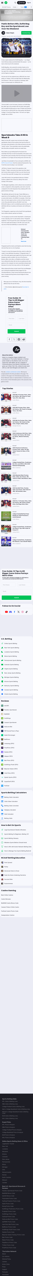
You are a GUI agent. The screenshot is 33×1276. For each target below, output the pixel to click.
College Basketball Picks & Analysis (12, 1132)
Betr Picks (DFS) (9, 760)
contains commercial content (13, 371)
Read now (23, 241)
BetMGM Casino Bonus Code (9, 903)
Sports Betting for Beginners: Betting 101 (16, 834)
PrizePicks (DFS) (9, 747)
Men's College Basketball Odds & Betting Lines (16, 1109)
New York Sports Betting (11, 647)
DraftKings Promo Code (9, 1214)
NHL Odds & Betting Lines (10, 1118)
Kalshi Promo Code (7, 1203)
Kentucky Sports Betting (11, 685)
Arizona (4, 1154)
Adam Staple (10, 33)
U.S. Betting (6, 639)
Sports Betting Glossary (11, 838)
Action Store (6, 1264)
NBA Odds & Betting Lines (10, 1104)
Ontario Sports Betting (11, 694)
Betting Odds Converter (11, 805)
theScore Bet (8, 726)
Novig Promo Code (7, 1206)
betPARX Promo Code (8, 1221)
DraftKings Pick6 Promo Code (11, 1229)
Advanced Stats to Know (11, 871)
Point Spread (8, 862)
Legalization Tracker (8, 1143)
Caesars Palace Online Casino (10, 907)
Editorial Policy (6, 1259)
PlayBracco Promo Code (9, 1242)
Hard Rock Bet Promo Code (10, 1224)
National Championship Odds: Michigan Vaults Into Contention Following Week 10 (25, 233)
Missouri (4, 1180)
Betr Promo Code (7, 1237)
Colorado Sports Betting (11, 664)
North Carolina (6, 1177)
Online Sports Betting (10, 643)
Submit (16, 331)
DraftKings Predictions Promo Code (12, 1209)
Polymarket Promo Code (9, 1198)
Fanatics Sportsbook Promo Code (12, 1190)
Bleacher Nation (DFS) (11, 769)
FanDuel (6, 785)
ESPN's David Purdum (7, 163)
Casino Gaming (8, 890)
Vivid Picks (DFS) (9, 773)
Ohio (3, 1169)
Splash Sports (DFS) (10, 777)
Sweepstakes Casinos (7, 915)
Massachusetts (6, 1172)
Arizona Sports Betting (11, 681)
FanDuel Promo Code (8, 1216)
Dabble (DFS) (8, 752)
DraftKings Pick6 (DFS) (11, 764)
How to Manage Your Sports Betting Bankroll (17, 851)
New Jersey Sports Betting (12, 673)
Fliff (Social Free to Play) (11, 731)
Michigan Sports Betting (11, 677)
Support (4, 1269)
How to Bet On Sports (11, 825)
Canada (4, 1182)
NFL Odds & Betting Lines (10, 1101)
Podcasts (5, 1272)
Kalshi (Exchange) (9, 735)
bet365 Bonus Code (8, 1196)
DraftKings (7, 718)
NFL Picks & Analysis (8, 1124)
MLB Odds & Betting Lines (10, 1116)
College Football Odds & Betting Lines (13, 1106)
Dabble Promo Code (8, 1232)
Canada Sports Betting (11, 690)
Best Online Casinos (7, 895)
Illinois (4, 1164)
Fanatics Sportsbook (10, 710)
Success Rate (8, 879)
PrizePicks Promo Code (9, 1247)
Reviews (5, 701)
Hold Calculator (8, 814)
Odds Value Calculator (11, 801)
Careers (4, 1261)
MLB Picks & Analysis (8, 1135)
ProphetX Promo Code (8, 1211)
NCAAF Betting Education (13, 858)
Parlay (6, 866)
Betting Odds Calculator (11, 797)
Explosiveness (8, 883)
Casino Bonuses (6, 899)
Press (4, 1267)
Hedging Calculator (10, 810)
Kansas (4, 1175)
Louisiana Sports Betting (11, 652)
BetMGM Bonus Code (8, 1193)
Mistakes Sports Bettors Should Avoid (15, 842)
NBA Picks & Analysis (8, 1127)
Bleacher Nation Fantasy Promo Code (13, 1234)
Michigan (5, 1167)
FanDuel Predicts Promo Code (11, 1201)
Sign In (29, 2)
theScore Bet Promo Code (10, 1219)
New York (5, 1146)
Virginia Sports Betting (11, 668)
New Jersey (5, 1159)
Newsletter (5, 1274)
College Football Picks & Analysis (12, 1129)
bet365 (6, 705)
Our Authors (5, 1256)
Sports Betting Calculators (14, 793)
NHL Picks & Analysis (8, 1137)
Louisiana (5, 1149)
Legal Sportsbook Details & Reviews (15, 830)
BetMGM (6, 714)
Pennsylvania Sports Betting (12, 660)
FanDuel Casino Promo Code (9, 911)
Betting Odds (8, 818)
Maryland (5, 1151)
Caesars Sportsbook (10, 722)
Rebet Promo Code (8, 1240)
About (4, 1254)
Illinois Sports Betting (10, 656)
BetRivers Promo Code (9, 1227)
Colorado (5, 1156)
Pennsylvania (6, 1162)
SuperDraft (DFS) (9, 781)
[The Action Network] (5, 2)
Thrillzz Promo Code (8, 1245)
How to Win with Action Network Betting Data (17, 846)
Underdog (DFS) (9, 743)
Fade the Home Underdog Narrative (15, 875)
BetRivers (7, 739)
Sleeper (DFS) (8, 756)
